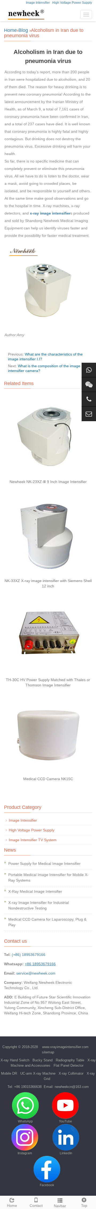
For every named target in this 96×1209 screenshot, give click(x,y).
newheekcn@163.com (72, 1087)
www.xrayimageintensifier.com (65, 1047)
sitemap (48, 1052)
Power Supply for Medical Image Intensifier (44, 863)
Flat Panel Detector (68, 1065)
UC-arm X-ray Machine (37, 1073)
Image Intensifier (38, 3)
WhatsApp (25, 1121)
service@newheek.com (35, 973)
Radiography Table (70, 1060)
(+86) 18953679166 (28, 954)
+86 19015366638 (28, 1087)
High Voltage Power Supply (72, 3)
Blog (23, 30)
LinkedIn (66, 1153)
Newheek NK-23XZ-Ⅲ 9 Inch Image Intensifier (48, 482)
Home (10, 30)
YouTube (65, 1121)
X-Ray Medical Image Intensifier (35, 891)
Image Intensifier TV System (33, 840)
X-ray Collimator (71, 1073)
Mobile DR (9, 1073)
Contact (36, 1205)
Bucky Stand (43, 1060)
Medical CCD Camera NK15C (48, 779)
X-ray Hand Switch (15, 1060)
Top (84, 1205)
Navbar (60, 1206)
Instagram (25, 1153)
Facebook (47, 1185)
